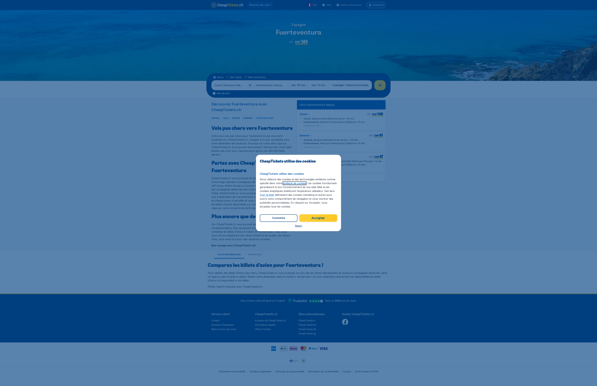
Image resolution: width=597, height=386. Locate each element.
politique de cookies (294, 183)
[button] (298, 225)
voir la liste (267, 194)
